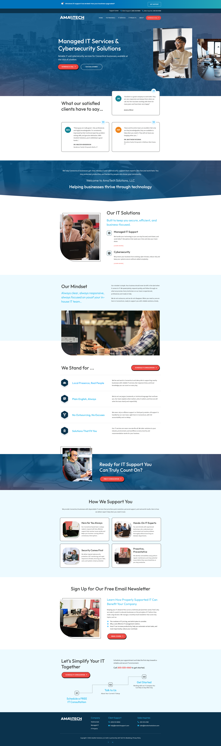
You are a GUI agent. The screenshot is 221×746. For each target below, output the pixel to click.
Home (101, 18)
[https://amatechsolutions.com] (72, 18)
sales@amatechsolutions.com (149, 725)
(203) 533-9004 (115, 722)
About (141, 18)
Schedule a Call (153, 18)
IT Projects (132, 18)
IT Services (122, 18)
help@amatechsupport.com (120, 725)
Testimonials (110, 18)
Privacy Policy (137, 738)
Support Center (114, 11)
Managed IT (95, 725)
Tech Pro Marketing (126, 738)
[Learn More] (119, 246)
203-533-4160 (144, 722)
